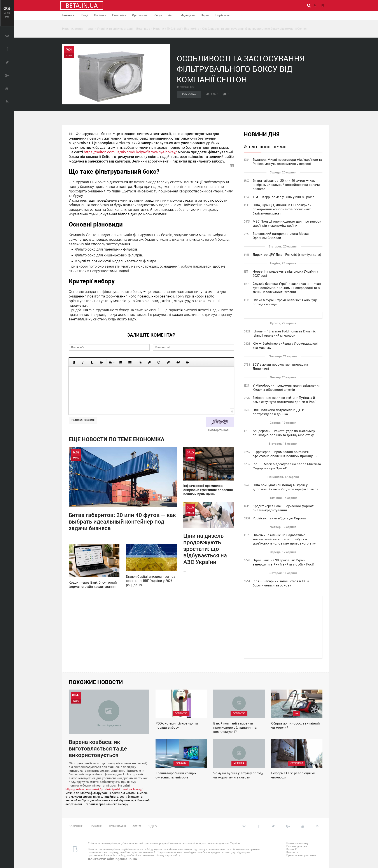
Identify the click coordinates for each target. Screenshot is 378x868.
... (122, 494)
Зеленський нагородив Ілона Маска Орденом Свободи (281, 236)
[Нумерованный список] (121, 362)
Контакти (292, 852)
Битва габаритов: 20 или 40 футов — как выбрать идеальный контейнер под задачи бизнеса (286, 185)
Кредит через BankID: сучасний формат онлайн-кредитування (283, 508)
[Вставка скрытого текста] (169, 362)
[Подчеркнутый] (92, 362)
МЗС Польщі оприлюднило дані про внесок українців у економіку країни (287, 224)
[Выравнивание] (111, 362)
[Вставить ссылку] (140, 362)
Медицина (187, 15)
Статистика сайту (297, 843)
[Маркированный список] (130, 362)
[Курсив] (83, 362)
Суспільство (140, 15)
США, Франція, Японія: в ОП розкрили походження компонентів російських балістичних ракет (282, 209)
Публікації (117, 826)
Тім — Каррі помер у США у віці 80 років (284, 197)
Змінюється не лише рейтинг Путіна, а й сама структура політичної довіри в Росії (284, 400)
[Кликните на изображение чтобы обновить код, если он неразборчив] (220, 422)
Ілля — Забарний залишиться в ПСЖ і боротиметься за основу (282, 583)
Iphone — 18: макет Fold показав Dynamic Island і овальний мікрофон (284, 333)
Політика (100, 15)
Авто (171, 15)
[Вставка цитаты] (178, 362)
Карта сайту (172, 855)
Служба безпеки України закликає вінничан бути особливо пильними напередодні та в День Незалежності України (287, 288)
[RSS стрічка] (315, 5)
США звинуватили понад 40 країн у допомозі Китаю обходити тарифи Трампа (285, 487)
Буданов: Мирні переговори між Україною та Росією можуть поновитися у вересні (287, 162)
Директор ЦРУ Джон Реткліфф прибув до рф (287, 255)
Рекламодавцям (296, 846)
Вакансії (291, 849)
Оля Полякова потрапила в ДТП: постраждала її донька (278, 412)
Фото (137, 826)
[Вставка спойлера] (187, 362)
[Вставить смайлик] (158, 362)
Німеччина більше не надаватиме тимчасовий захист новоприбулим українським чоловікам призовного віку (284, 539)
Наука (205, 15)
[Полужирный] (74, 362)
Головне (76, 826)
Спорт (158, 15)
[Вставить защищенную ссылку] (149, 362)
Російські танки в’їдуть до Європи (279, 518)
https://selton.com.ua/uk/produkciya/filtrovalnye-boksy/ (130, 152)
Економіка (119, 15)
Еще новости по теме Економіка (116, 439)
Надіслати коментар (83, 419)
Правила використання (301, 855)
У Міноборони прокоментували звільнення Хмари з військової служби (286, 388)
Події (84, 15)
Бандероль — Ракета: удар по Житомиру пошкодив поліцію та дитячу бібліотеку (284, 433)
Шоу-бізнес (222, 15)
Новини (67, 15)
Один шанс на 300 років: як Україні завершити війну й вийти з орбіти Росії (283, 562)
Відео (152, 826)
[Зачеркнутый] (101, 362)
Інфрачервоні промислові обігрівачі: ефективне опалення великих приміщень (285, 454)
